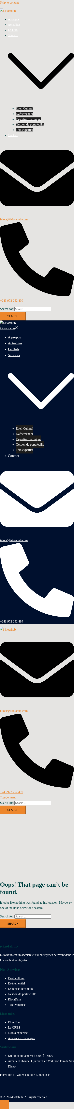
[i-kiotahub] (8, 10)
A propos (13, 19)
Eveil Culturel (24, 108)
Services (13, 35)
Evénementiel (24, 113)
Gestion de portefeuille (30, 124)
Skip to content (9, 2)
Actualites (14, 24)
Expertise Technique (28, 119)
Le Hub (13, 30)
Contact (13, 135)
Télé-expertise (24, 129)
